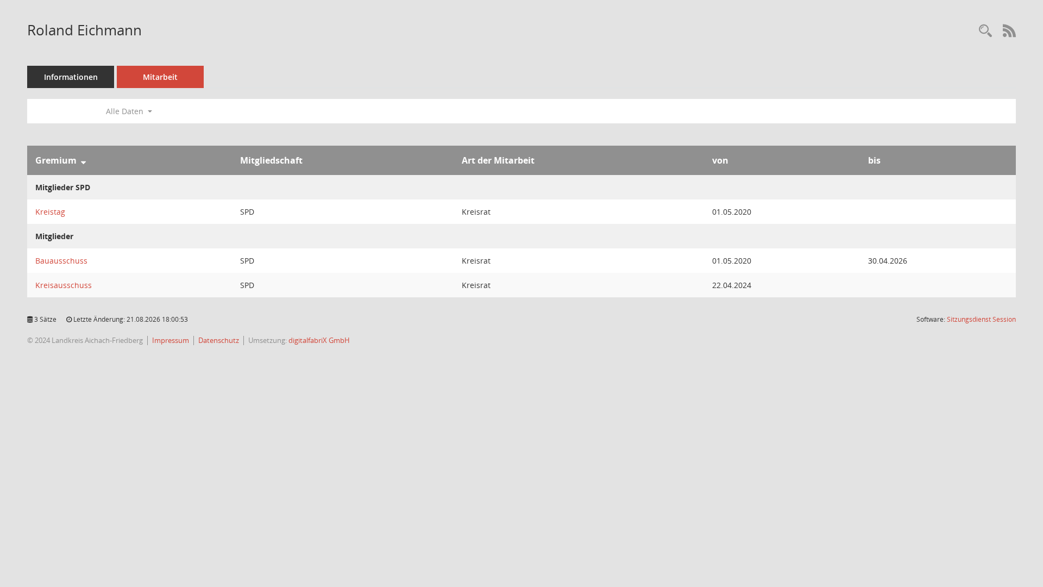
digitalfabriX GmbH (319, 340)
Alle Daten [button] (126, 111)
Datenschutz (218, 340)
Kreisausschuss (63, 285)
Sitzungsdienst (981, 319)
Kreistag (50, 212)
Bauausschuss (61, 260)
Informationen (71, 77)
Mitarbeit (160, 77)
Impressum (170, 340)
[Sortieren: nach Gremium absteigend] (83, 160)
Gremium (56, 160)
